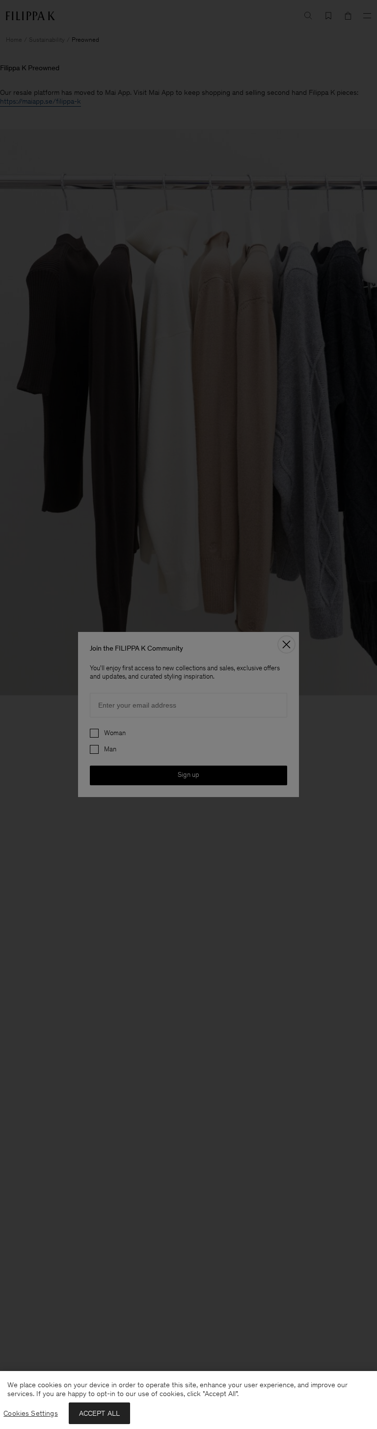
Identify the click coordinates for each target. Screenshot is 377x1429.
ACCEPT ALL (99, 1413)
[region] (188, 1400)
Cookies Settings (30, 1413)
